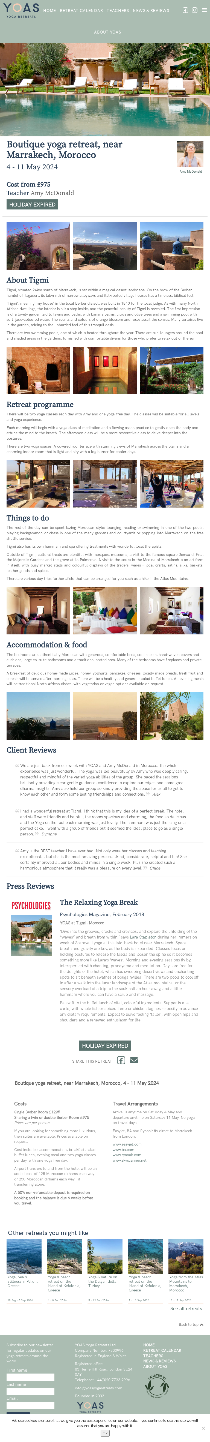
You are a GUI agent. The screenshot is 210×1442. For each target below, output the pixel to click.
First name (17, 1370)
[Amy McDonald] (190, 164)
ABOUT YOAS (107, 32)
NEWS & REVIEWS (151, 10)
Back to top (189, 1324)
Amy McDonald (191, 172)
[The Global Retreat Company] (157, 1397)
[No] (203, 1428)
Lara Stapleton (143, 937)
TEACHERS (118, 10)
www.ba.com (123, 1149)
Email (12, 1398)
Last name (16, 1384)
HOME (49, 10)
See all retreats (186, 1309)
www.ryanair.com (127, 1155)
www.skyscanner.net (130, 1160)
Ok (105, 1433)
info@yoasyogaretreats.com (98, 1388)
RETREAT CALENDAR (81, 10)
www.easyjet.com (127, 1144)
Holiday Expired (32, 205)
